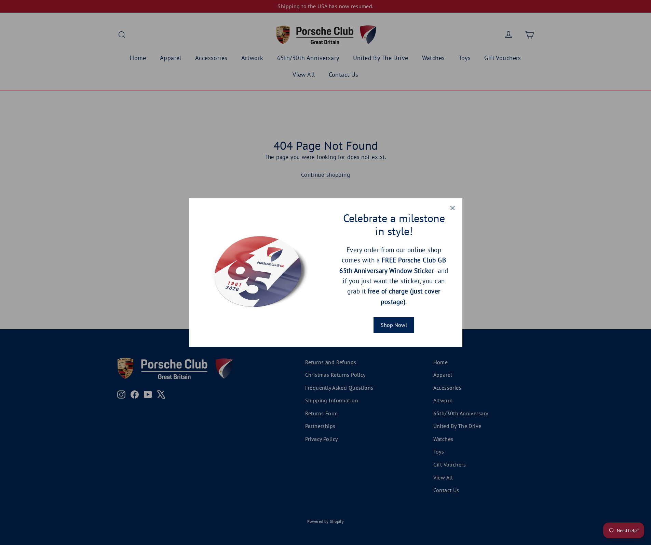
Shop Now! (394, 324)
